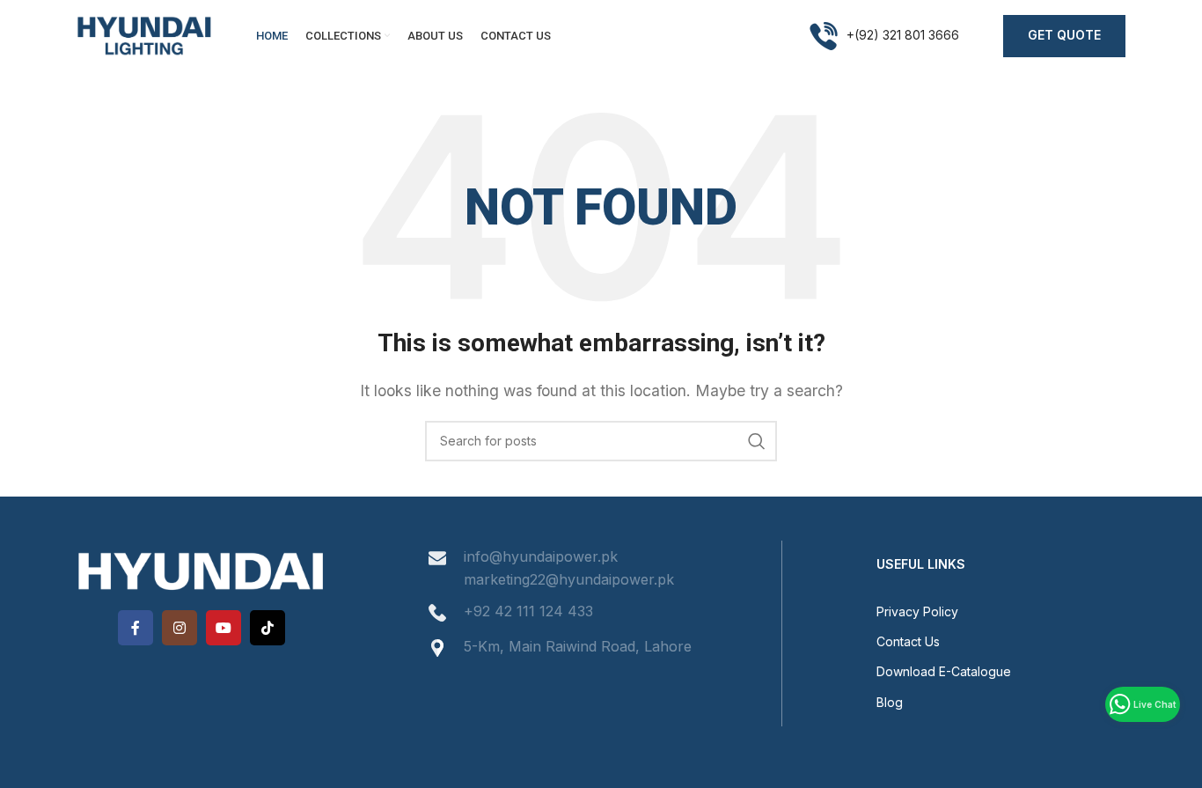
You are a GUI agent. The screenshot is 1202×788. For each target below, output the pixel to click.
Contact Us (908, 641)
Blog (889, 702)
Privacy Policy (917, 611)
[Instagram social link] (179, 627)
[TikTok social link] (267, 627)
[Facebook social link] (135, 627)
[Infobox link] (884, 36)
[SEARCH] (757, 441)
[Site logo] (144, 34)
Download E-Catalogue (943, 671)
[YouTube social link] (223, 627)
